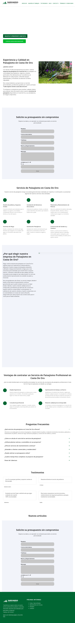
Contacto (56, 3)
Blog (50, 3)
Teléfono (23, 140)
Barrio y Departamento (27, 146)
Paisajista (32, 606)
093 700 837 (11, 612)
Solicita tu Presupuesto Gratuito (15, 36)
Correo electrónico (26, 134)
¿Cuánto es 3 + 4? (26, 163)
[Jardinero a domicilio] (10, 2)
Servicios (24, 3)
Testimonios (44, 3)
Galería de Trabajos (33, 3)
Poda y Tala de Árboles (35, 603)
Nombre (23, 128)
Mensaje (23, 151)
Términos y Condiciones (66, 3)
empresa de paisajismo (10, 71)
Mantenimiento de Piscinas (36, 605)
